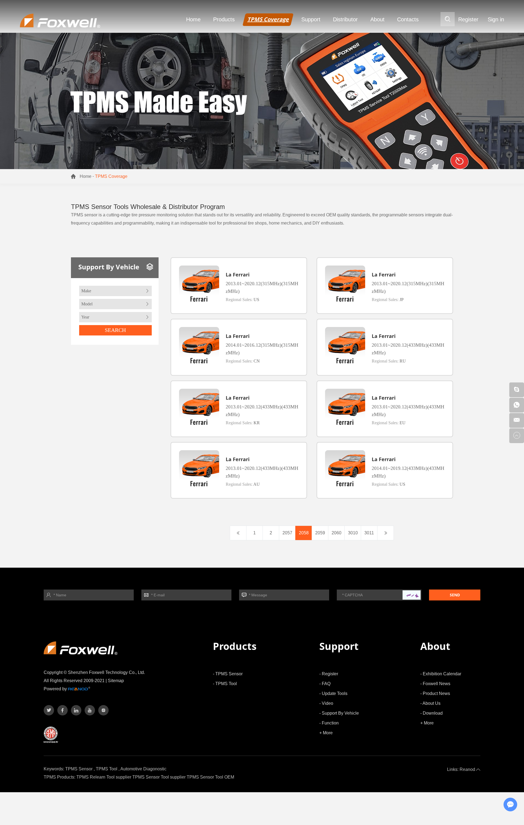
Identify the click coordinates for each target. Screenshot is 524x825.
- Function (329, 723)
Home (193, 19)
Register (468, 19)
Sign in (496, 19)
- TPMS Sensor (228, 673)
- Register (328, 673)
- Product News (435, 693)
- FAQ (325, 683)
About (377, 19)
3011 (369, 533)
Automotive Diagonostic (143, 769)
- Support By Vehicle (339, 713)
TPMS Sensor (79, 769)
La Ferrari (238, 274)
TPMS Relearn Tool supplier (103, 777)
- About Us (430, 703)
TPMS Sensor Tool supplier (159, 777)
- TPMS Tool (225, 683)
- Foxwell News (435, 683)
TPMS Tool (106, 769)
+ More (326, 732)
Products (224, 19)
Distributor (345, 19)
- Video (326, 703)
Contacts (408, 19)
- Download (431, 713)
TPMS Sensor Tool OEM (210, 777)
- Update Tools (333, 693)
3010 (353, 533)
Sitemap (116, 680)
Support (310, 19)
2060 (336, 533)
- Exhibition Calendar (440, 673)
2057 (287, 533)
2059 (320, 533)
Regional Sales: (242, 299)
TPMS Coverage (268, 19)
